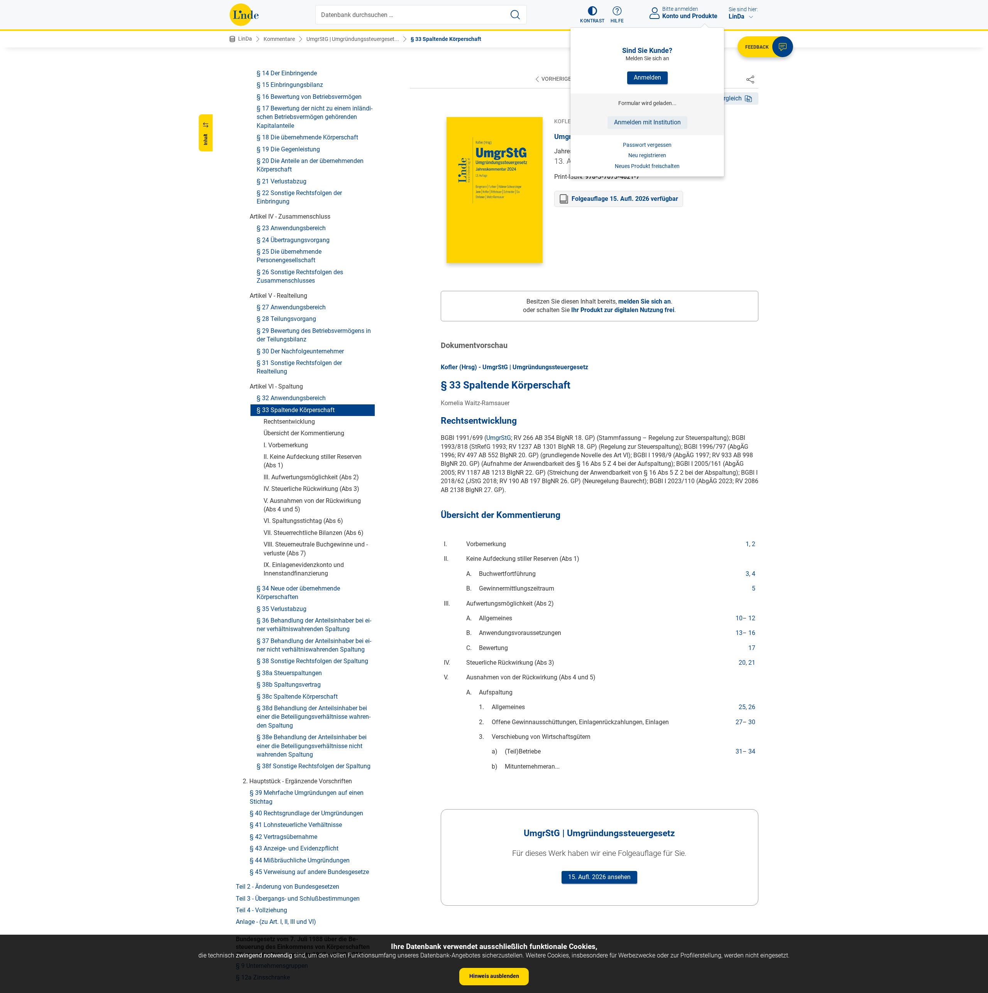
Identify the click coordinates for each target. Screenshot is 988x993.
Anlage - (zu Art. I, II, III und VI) (276, 921)
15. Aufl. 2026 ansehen (599, 877)
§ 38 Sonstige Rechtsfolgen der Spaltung (312, 661)
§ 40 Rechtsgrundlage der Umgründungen (306, 813)
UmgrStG (498, 437)
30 (751, 722)
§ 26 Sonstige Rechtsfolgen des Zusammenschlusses (300, 276)
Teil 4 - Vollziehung (261, 910)
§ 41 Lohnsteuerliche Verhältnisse (296, 824)
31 (739, 751)
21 (751, 662)
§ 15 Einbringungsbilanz (290, 84)
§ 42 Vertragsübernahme (283, 836)
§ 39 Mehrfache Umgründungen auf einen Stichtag (307, 797)
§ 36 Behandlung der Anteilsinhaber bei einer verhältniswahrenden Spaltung (314, 625)
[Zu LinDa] (244, 14)
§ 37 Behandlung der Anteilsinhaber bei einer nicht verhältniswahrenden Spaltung (314, 645)
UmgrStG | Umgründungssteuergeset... (352, 39)
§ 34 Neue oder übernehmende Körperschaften (298, 593)
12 (751, 618)
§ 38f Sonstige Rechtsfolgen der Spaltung (313, 766)
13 (739, 633)
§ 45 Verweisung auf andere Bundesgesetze (309, 872)
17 (751, 648)
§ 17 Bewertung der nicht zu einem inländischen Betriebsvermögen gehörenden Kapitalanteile (314, 117)
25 (742, 707)
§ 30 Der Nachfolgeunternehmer (300, 351)
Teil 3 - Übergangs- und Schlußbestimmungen (298, 898)
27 (739, 722)
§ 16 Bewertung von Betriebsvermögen (309, 96)
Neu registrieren (647, 155)
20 (742, 662)
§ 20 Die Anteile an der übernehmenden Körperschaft (310, 165)
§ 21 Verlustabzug (281, 181)
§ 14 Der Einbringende (287, 73)
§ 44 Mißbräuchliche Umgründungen (300, 860)
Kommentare (279, 39)
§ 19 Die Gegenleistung (288, 149)
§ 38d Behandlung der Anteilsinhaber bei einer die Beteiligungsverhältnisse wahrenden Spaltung (313, 716)
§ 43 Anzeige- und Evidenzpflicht (294, 848)
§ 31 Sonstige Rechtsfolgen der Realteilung (299, 367)
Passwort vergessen (647, 145)
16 (751, 633)
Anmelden (647, 77)
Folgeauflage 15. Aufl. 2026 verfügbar (625, 198)
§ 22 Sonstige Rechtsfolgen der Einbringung (299, 197)
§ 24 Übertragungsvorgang (293, 240)
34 (751, 751)
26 (751, 707)
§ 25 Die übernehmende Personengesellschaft (289, 256)
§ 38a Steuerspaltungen (289, 673)
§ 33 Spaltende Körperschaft (446, 39)
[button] (592, 14)
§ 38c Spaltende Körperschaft (297, 696)
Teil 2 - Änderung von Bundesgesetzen (287, 886)
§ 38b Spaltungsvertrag (289, 684)
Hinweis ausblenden (494, 976)
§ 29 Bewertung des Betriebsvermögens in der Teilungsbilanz (314, 335)
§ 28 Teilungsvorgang (286, 319)
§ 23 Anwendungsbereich (291, 228)
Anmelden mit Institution (647, 122)
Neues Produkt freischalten (647, 166)
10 (739, 618)
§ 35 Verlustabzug (281, 609)
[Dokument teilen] (750, 79)
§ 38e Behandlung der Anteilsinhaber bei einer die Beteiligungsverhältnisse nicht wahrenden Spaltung (312, 745)
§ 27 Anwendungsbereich (291, 307)
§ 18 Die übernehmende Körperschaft (307, 137)
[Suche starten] (515, 14)
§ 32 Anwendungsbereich (291, 398)
